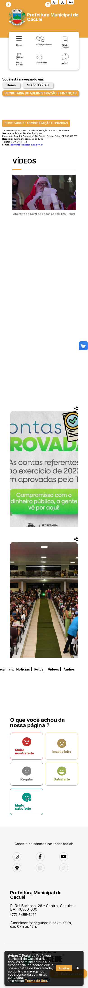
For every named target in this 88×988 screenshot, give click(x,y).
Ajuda (47, 4)
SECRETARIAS (38, 85)
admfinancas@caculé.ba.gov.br (27, 144)
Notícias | (24, 669)
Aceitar (64, 968)
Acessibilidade (8, 4)
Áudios (69, 669)
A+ (71, 2)
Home (11, 85)
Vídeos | (54, 669)
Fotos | (40, 669)
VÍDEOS (24, 161)
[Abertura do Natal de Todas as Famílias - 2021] (44, 209)
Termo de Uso (36, 981)
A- (54, 2)
